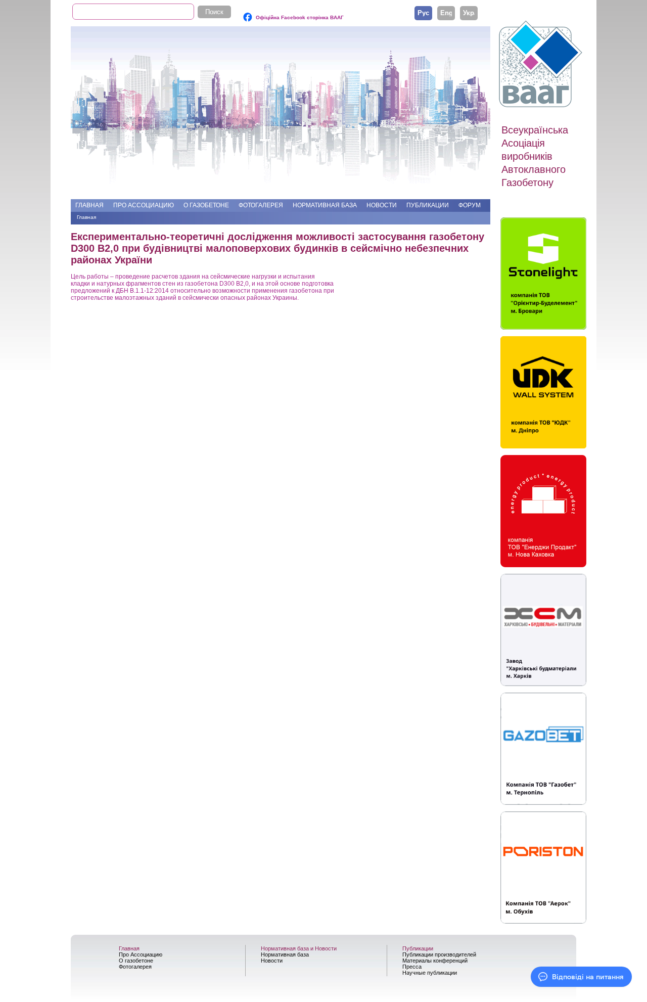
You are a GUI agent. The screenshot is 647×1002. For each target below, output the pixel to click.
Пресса (412, 967)
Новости (381, 205)
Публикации (427, 205)
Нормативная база (325, 205)
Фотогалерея (261, 205)
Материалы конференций (435, 961)
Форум (469, 205)
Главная (89, 205)
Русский (423, 12)
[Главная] (542, 64)
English (446, 12)
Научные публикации (429, 973)
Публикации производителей (439, 954)
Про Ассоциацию (143, 205)
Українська (469, 12)
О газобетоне (206, 205)
